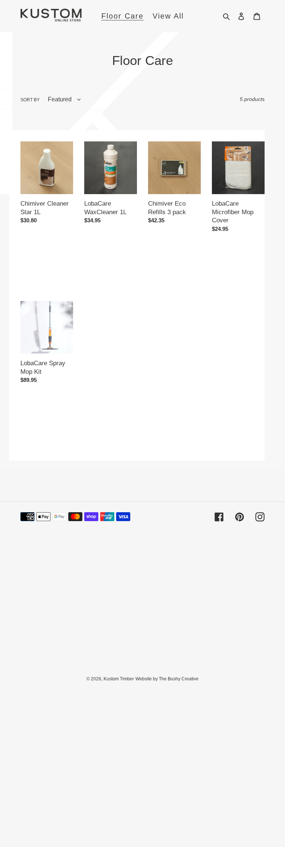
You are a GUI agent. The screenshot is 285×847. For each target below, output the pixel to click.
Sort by (30, 99)
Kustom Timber (119, 678)
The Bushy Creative (179, 678)
